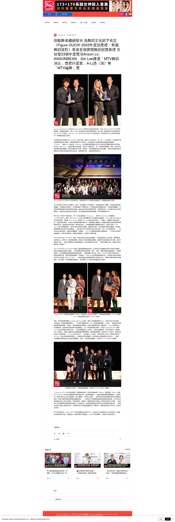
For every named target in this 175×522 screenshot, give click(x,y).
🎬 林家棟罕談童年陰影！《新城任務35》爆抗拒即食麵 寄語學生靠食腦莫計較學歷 (87, 472)
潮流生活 (64, 22)
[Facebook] (126, 14)
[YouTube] (130, 14)
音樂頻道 (73, 22)
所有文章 (47, 22)
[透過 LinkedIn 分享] (63, 433)
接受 (168, 519)
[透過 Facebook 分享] (55, 433)
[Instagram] (121, 14)
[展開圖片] (71, 100)
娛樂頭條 (56, 22)
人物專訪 (93, 22)
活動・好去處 (83, 22)
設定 (161, 519)
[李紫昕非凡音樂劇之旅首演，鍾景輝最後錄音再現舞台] (58, 460)
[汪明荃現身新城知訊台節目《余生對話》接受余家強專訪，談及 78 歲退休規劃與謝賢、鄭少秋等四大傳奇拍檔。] (117, 460)
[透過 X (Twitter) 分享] (59, 433)
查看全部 (127, 449)
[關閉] (173, 519)
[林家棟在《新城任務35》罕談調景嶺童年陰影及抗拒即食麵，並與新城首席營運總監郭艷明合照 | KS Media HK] (87, 460)
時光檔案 (102, 22)
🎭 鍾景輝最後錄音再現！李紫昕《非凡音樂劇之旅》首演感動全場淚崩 (57, 472)
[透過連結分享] (68, 433)
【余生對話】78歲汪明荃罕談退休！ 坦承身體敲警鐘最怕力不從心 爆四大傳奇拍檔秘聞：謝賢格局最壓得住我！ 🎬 (117, 472)
